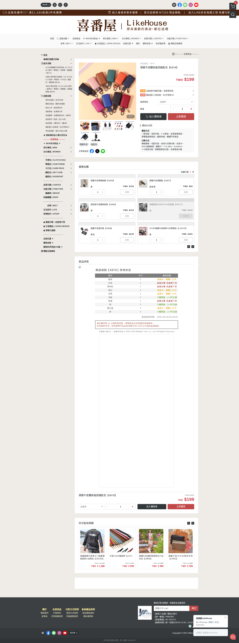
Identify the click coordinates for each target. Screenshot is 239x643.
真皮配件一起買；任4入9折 (56, 119)
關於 (44, 609)
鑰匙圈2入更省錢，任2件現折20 (57, 127)
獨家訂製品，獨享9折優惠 (55, 104)
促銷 (143, 95)
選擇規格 (144, 102)
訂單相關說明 (57, 616)
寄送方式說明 (72, 613)
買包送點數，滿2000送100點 (56, 131)
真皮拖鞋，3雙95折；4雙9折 (56, 123)
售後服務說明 (72, 616)
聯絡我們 (44, 613)
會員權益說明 (88, 609)
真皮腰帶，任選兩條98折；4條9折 (58, 115)
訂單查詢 (57, 613)
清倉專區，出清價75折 (54, 112)
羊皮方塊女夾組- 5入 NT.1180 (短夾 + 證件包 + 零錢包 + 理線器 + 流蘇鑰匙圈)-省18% (59, 89)
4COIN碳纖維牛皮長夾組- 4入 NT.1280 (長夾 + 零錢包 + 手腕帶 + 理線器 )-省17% (59, 70)
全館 (143, 91)
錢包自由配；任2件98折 (54, 100)
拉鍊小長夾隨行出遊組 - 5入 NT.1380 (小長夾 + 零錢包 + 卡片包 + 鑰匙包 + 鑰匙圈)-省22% (59, 79)
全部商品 (57, 609)
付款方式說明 (72, 609)
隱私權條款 (88, 616)
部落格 (44, 616)
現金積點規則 (88, 613)
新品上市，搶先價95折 (54, 108)
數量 (142, 109)
